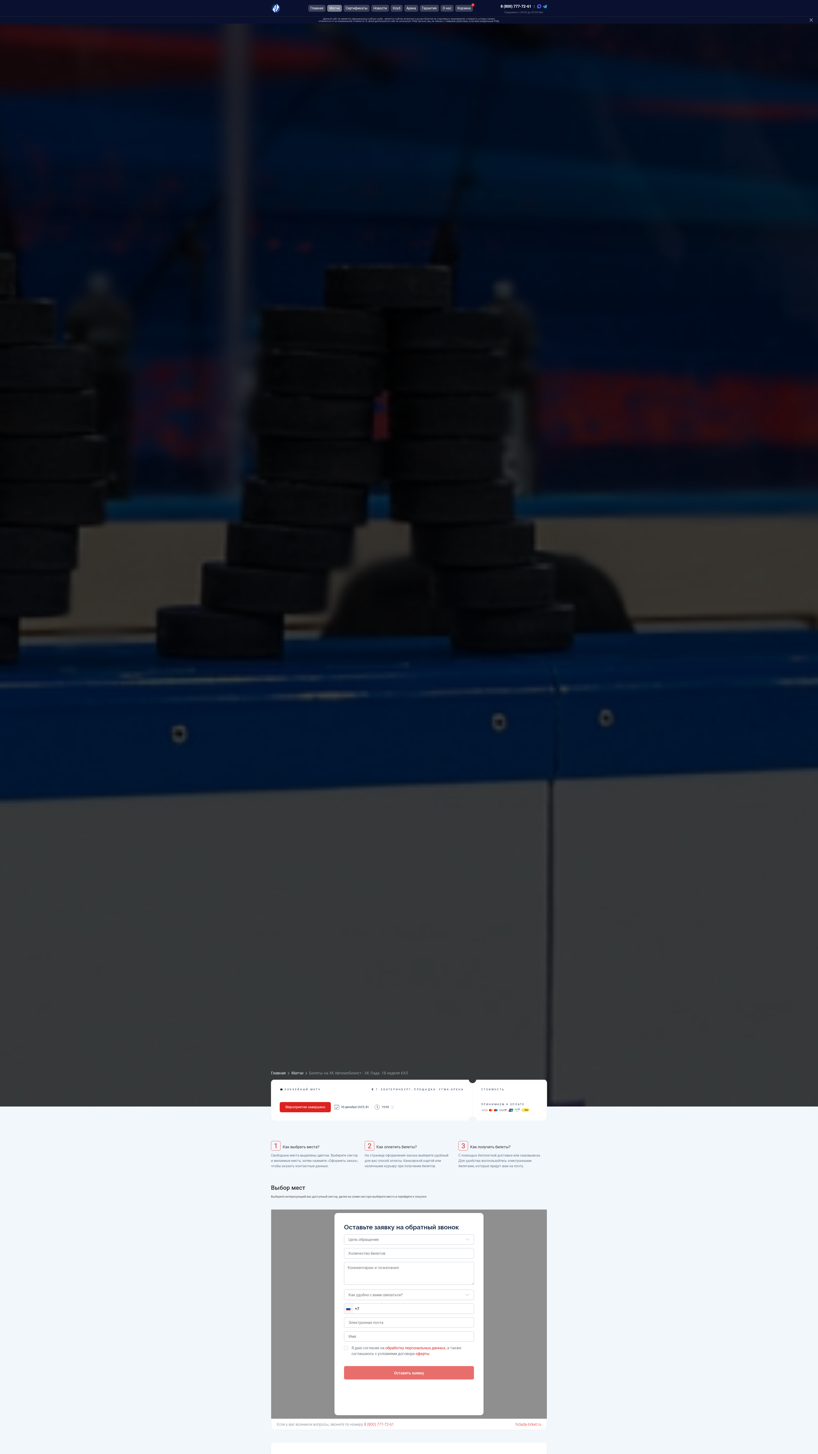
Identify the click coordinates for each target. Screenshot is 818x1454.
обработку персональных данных (415, 1348)
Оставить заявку (409, 1373)
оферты (422, 1353)
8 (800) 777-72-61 (516, 6)
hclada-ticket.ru (528, 1424)
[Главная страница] (276, 8)
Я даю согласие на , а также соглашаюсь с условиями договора (406, 1351)
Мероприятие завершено (305, 1107)
